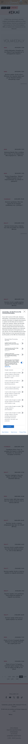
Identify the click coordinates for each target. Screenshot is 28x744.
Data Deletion (5, 432)
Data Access (14, 432)
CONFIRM (8, 426)
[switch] (22, 343)
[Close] (24, 312)
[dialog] (14, 372)
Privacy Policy (22, 432)
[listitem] (14, 340)
